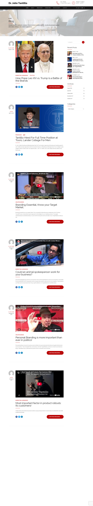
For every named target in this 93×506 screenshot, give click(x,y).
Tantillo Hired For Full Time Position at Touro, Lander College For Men (36, 139)
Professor (18, 135)
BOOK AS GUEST (56, 7)
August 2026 (69, 88)
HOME (27, 7)
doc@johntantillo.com (78, 466)
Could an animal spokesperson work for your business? (37, 273)
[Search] (83, 42)
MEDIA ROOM (39, 7)
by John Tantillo (11, 47)
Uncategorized (19, 202)
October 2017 (69, 98)
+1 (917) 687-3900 (77, 462)
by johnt (11, 377)
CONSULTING (48, 7)
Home (10, 18)
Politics (32, 75)
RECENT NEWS (53, 503)
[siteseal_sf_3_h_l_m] (46, 493)
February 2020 (70, 93)
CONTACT (65, 7)
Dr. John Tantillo (18, 3)
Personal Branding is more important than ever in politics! (38, 338)
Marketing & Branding (21, 75)
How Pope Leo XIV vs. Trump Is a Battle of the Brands (38, 79)
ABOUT (32, 7)
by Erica (11, 111)
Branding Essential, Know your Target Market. (36, 206)
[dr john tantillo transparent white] (19, 452)
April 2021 (69, 90)
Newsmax (31, 472)
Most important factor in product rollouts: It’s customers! (38, 404)
